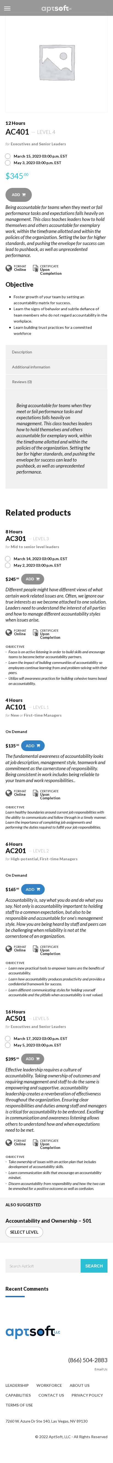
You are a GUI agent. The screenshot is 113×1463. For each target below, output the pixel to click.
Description (22, 352)
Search (94, 1266)
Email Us (101, 1369)
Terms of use (19, 1405)
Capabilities (18, 1395)
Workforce (49, 1385)
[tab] (56, 352)
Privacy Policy (87, 1395)
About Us (79, 1385)
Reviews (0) (22, 381)
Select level (24, 1231)
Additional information (31, 367)
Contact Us (51, 1395)
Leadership (17, 1385)
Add (16, 195)
